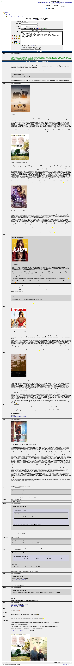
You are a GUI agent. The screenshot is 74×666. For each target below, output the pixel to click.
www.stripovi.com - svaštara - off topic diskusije (15, 13)
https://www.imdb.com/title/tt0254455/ (18, 416)
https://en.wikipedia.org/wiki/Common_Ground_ (20, 630)
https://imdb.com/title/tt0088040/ (19, 579)
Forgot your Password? (50, 9)
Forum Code (31, 45)
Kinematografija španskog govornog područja (16, 16)
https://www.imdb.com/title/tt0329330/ (18, 631)
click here (35, 19)
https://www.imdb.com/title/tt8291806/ (18, 288)
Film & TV (8, 14)
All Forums (6, 12)
